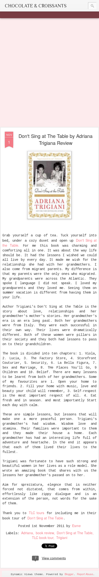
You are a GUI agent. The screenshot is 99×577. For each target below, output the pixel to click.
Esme (76, 525)
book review (45, 532)
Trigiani (61, 537)
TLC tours (36, 512)
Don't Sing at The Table (45, 518)
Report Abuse (85, 574)
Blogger (69, 574)
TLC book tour (42, 537)
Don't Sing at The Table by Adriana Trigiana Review (56, 139)
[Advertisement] (49, 73)
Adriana (27, 532)
